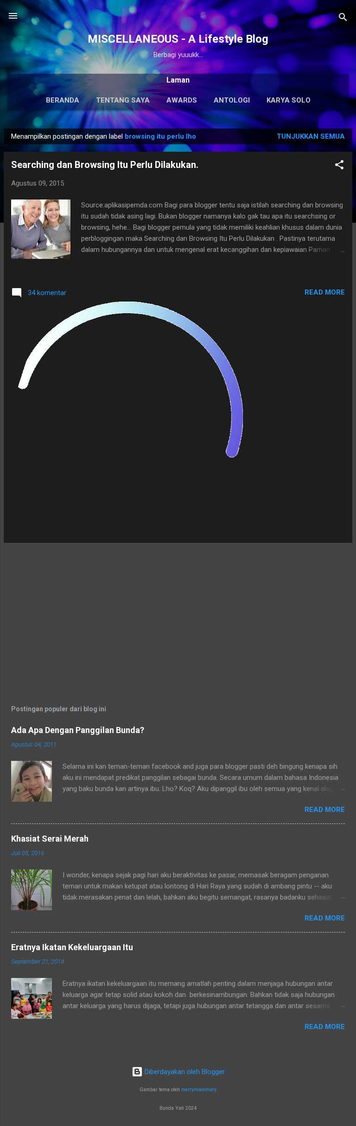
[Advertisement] (178, 615)
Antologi (232, 100)
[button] (339, 166)
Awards (181, 100)
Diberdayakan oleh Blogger (184, 1072)
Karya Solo (289, 100)
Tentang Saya (123, 100)
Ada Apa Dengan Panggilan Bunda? (77, 730)
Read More (325, 292)
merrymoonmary (198, 1090)
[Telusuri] (343, 19)
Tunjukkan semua (311, 136)
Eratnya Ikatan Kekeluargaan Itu (72, 947)
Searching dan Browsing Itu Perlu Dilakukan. (104, 164)
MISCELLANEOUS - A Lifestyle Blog (178, 38)
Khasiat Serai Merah (50, 838)
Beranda (62, 100)
